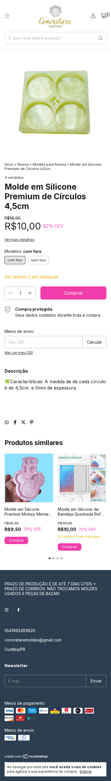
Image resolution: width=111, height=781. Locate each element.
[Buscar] (100, 38)
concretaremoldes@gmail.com (33, 639)
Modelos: (23, 251)
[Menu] (7, 16)
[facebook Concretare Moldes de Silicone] (18, 609)
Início (9, 164)
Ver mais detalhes (19, 239)
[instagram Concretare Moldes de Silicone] (7, 609)
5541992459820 (20, 630)
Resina (23, 164)
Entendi (86, 772)
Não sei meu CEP (19, 352)
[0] (103, 16)
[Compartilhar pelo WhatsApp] (8, 422)
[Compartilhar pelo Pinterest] (31, 422)
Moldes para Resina (49, 164)
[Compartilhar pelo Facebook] (16, 422)
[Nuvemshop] (27, 757)
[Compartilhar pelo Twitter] (24, 422)
